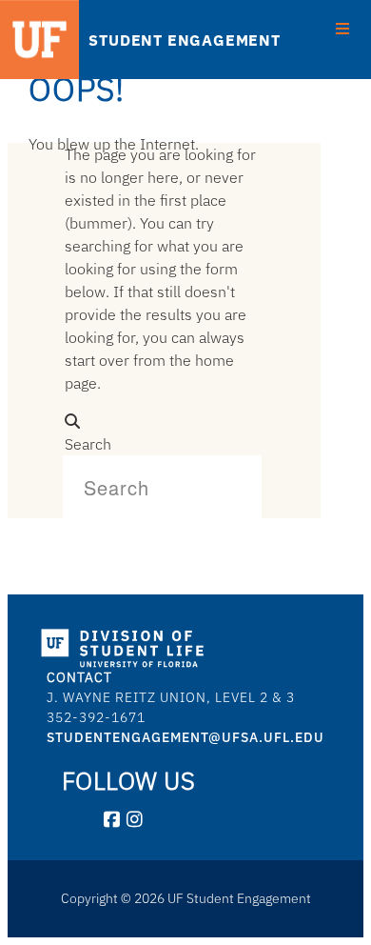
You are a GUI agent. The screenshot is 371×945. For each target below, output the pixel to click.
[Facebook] (112, 820)
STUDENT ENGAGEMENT (184, 40)
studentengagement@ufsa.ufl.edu (185, 737)
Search (88, 443)
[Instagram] (135, 820)
